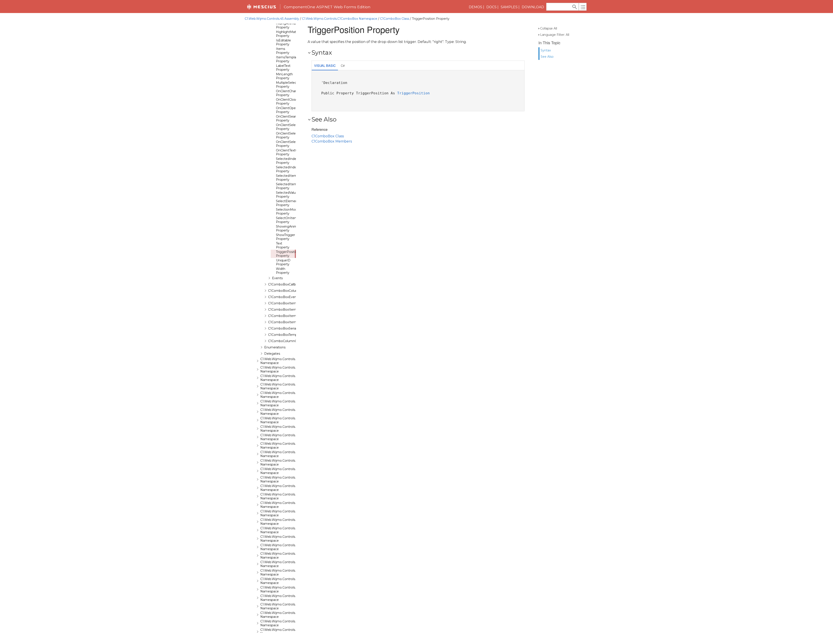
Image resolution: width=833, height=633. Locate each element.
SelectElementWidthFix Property (294, 203)
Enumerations (274, 347)
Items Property (282, 51)
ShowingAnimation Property (290, 228)
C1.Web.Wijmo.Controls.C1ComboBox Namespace (339, 19)
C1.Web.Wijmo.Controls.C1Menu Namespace (284, 479)
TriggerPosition (413, 93)
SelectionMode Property (287, 211)
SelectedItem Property (286, 178)
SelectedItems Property (287, 186)
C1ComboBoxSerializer (285, 328)
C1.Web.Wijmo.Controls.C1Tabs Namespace (283, 589)
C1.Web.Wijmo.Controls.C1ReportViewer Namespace (290, 522)
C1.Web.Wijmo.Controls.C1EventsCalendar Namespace (291, 369)
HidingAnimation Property (289, 25)
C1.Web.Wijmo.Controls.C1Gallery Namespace (284, 412)
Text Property (282, 245)
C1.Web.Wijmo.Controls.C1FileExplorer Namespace (288, 386)
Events (277, 278)
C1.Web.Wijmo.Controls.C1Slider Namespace (283, 555)
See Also (547, 57)
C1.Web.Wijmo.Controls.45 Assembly (272, 19)
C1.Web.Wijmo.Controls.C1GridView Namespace (286, 429)
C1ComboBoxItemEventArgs (290, 316)
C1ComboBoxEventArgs (286, 297)
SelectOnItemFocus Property (291, 220)
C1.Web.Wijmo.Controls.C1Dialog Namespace (284, 361)
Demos (475, 7)
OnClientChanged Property (289, 93)
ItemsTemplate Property (287, 59)
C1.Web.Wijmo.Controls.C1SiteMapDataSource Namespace (295, 547)
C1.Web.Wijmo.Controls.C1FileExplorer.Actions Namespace (294, 395)
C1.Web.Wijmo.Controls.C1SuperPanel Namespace (288, 581)
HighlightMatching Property (290, 34)
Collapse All (548, 28)
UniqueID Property (283, 262)
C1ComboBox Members (332, 141)
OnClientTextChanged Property (292, 152)
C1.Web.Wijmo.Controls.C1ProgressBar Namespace (289, 496)
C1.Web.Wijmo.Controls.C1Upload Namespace (285, 623)
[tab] (325, 65)
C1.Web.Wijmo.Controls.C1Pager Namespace (284, 488)
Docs (491, 7)
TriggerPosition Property (287, 254)
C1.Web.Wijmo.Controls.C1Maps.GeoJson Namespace (290, 471)
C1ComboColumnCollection (289, 341)
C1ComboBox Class (394, 19)
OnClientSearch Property (288, 118)
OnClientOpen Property (287, 110)
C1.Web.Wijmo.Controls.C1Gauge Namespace (284, 420)
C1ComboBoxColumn (284, 291)
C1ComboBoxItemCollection (289, 310)
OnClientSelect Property (287, 127)
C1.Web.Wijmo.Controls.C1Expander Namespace (286, 378)
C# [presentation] (343, 65)
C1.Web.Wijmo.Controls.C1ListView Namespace (286, 454)
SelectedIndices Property (288, 169)
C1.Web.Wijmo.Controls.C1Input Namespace (283, 437)
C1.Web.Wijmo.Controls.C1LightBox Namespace (286, 445)
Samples (509, 7)
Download (533, 7)
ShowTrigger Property (285, 237)
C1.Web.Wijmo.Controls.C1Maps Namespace (283, 462)
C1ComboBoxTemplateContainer (293, 335)
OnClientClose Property (286, 101)
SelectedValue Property (287, 194)
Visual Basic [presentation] (325, 65)
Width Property (282, 271)
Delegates (272, 354)
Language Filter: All (554, 35)
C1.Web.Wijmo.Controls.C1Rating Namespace (284, 513)
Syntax (546, 50)
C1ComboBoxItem (282, 303)
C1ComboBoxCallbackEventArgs (292, 284)
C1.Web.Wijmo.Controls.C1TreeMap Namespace (286, 606)
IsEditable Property (283, 42)
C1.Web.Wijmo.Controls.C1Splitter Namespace (285, 572)
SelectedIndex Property (287, 161)
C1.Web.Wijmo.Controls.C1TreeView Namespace (286, 615)
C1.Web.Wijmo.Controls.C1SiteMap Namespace (286, 539)
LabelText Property (283, 68)
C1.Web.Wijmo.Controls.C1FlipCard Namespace (285, 403)
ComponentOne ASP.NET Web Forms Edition (327, 7)
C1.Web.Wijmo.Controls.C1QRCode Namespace (286, 505)
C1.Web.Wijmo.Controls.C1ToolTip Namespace (285, 598)
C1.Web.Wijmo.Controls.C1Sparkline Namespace (286, 564)
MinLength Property (284, 76)
